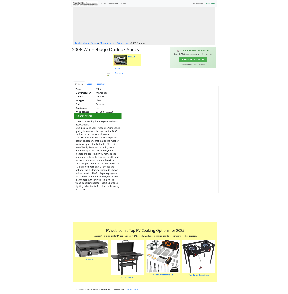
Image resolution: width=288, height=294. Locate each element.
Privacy (128, 289)
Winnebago (123, 43)
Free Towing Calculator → (193, 59)
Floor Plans (81, 211)
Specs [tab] (89, 84)
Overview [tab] (79, 84)
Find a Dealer (197, 3)
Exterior (131, 56)
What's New (113, 3)
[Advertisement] (144, 24)
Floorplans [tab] (100, 84)
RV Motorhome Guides (86, 43)
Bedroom (119, 73)
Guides (123, 3)
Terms (135, 289)
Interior (118, 68)
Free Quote (210, 3)
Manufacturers (107, 43)
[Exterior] (108, 75)
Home (103, 3)
